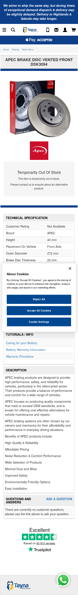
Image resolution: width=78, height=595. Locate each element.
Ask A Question (59, 499)
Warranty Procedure (20, 356)
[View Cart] (73, 30)
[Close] (70, 268)
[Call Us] (47, 30)
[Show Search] (13, 30)
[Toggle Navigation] (4, 30)
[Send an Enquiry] (56, 30)
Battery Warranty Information (26, 349)
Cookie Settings (39, 321)
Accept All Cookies (39, 310)
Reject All (39, 299)
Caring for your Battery (21, 343)
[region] (39, 297)
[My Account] (65, 30)
